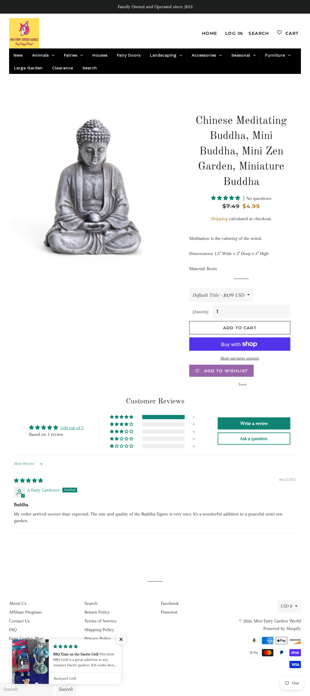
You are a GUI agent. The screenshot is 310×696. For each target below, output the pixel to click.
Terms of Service (100, 621)
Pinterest (169, 612)
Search (90, 603)
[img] (28, 480)
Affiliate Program (25, 612)
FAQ (13, 629)
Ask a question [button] (254, 438)
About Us (17, 603)
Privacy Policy (97, 638)
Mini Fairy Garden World (277, 621)
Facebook (170, 603)
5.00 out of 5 (72, 427)
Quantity (201, 311)
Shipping (219, 218)
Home (209, 33)
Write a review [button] (254, 423)
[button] (226, 198)
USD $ (286, 606)
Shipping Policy (99, 629)
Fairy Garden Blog (26, 638)
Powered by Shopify (282, 628)
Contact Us (19, 621)
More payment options (239, 358)
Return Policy (97, 612)
